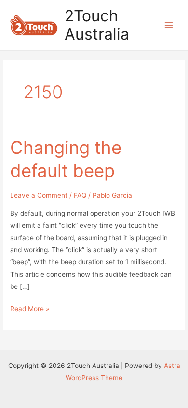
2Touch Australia (97, 24)
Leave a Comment (38, 195)
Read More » (29, 309)
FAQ (80, 195)
